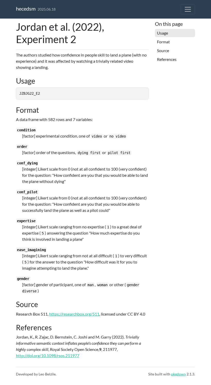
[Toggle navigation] (188, 9)
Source (163, 50)
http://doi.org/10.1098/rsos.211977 (47, 355)
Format (163, 41)
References (167, 59)
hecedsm (26, 8)
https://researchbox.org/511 (74, 313)
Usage (162, 32)
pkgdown (178, 374)
